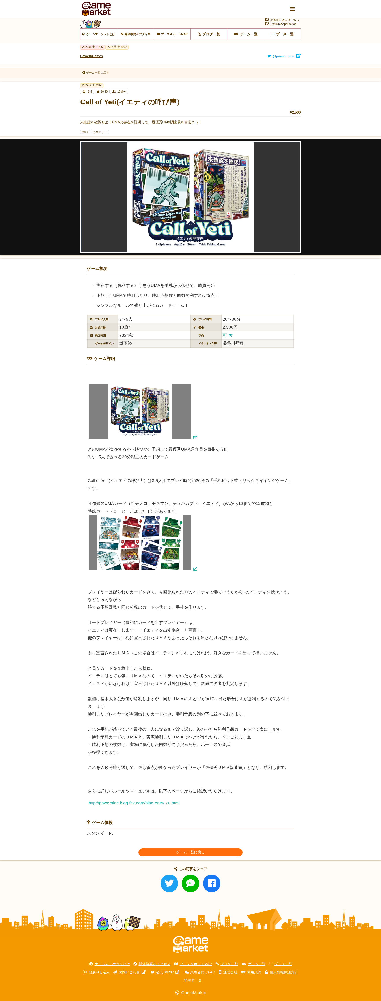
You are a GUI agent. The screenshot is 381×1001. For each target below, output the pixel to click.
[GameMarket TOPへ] (190, 944)
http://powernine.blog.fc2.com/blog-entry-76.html (134, 803)
